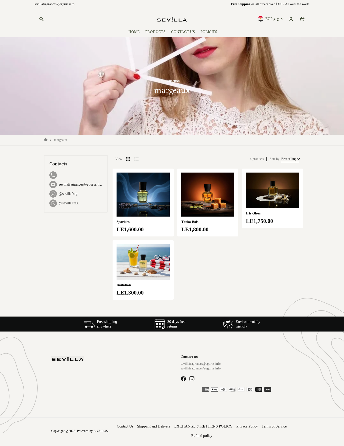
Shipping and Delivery (154, 426)
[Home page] (46, 140)
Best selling (288, 159)
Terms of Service (274, 426)
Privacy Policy (247, 426)
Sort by (274, 159)
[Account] (291, 19)
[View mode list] (136, 159)
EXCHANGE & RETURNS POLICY (203, 426)
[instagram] (192, 379)
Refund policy (201, 436)
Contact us (189, 357)
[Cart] (302, 19)
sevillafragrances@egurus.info (54, 4)
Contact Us (125, 426)
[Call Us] (75, 175)
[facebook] (183, 379)
